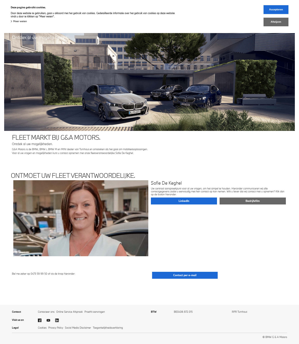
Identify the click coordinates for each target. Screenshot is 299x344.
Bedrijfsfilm (253, 201)
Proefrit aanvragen (94, 311)
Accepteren (276, 9)
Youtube (50, 320)
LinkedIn (184, 201)
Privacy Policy (55, 327)
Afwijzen (276, 21)
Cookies (42, 327)
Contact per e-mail (184, 275)
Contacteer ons (46, 311)
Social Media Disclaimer (78, 327)
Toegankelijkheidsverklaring (108, 327)
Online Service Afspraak (69, 311)
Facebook (41, 320)
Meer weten (20, 21)
